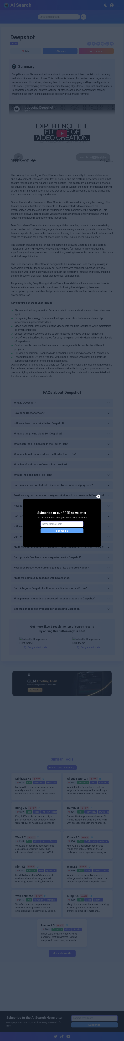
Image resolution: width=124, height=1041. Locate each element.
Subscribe (62, 530)
